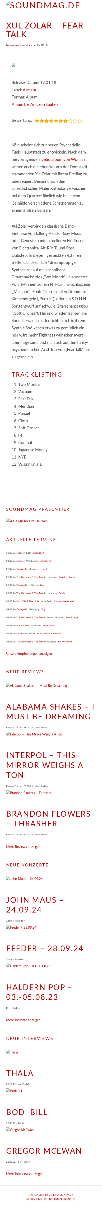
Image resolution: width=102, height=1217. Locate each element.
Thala (20, 1073)
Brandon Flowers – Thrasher (48, 819)
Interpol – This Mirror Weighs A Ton (44, 765)
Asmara (29, 90)
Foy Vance (22, 625)
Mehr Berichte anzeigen (23, 1020)
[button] (93, 7)
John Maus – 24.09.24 (35, 905)
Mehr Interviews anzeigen (24, 1174)
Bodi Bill (26, 1112)
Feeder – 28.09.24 (45, 949)
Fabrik (62, 593)
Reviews (15, 45)
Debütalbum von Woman (63, 160)
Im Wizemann (65, 642)
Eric (29, 45)
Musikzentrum (66, 577)
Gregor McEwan (44, 1151)
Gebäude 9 (39, 553)
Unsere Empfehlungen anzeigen (29, 653)
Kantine (40, 585)
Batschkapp (71, 617)
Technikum (48, 625)
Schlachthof (46, 561)
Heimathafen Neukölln (49, 633)
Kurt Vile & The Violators (29, 601)
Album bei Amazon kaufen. (35, 105)
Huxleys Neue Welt (64, 601)
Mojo (43, 609)
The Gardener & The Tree (29, 577)
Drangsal (21, 569)
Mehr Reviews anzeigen (23, 847)
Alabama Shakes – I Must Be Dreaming (50, 712)
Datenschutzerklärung (59, 1199)
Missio (19, 553)
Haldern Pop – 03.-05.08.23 (39, 993)
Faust (44, 569)
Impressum (33, 1199)
